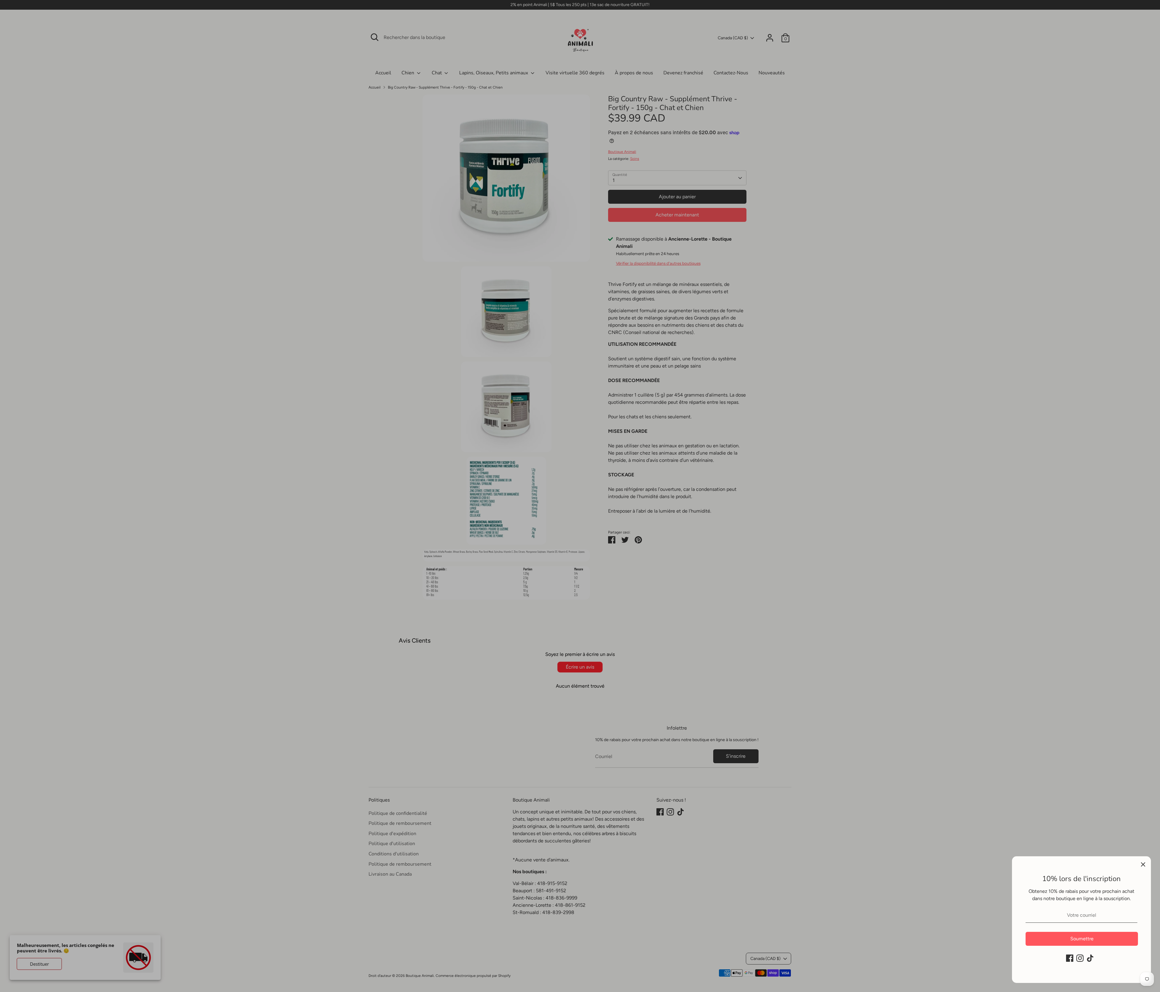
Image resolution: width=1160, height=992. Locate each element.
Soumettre (1082, 939)
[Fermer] (1143, 864)
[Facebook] (1069, 958)
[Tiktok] (1090, 958)
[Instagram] (1080, 958)
